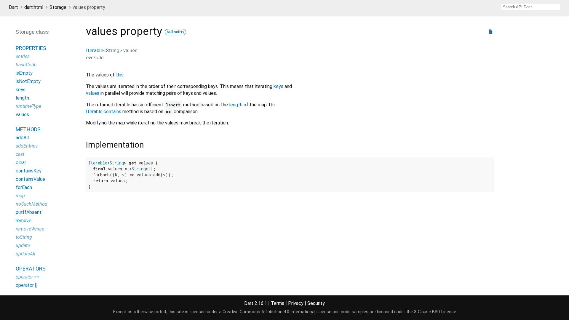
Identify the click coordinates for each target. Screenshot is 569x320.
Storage (57, 7)
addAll (22, 137)
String (112, 50)
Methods (28, 129)
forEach (24, 187)
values (92, 93)
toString (24, 237)
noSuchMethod (31, 204)
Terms (277, 303)
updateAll (25, 254)
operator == (27, 277)
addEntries (27, 146)
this (120, 75)
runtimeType (28, 106)
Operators (31, 268)
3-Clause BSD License (435, 311)
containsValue (30, 179)
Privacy (295, 303)
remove (23, 220)
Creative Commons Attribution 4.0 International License (277, 311)
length (235, 105)
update (23, 245)
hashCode (26, 65)
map (20, 196)
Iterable (94, 50)
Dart (13, 7)
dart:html (33, 7)
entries (23, 56)
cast (20, 154)
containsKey (28, 171)
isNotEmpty (28, 81)
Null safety (175, 32)
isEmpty (24, 73)
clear (21, 162)
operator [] (26, 285)
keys (278, 86)
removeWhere (30, 229)
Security (316, 303)
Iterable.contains (103, 111)
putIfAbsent (28, 212)
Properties (31, 48)
